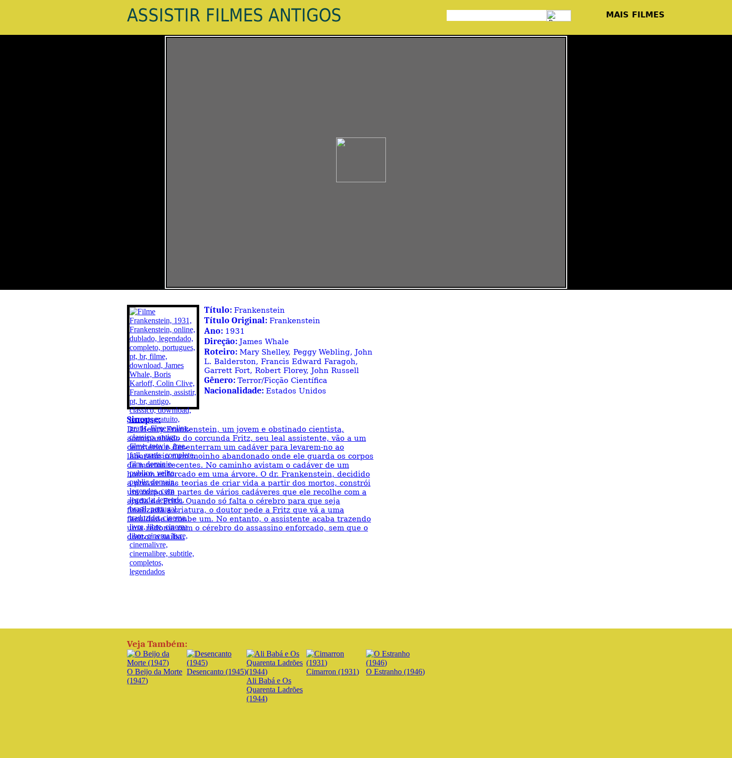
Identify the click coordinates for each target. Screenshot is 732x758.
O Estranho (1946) (395, 671)
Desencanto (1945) (216, 671)
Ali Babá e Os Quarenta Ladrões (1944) (274, 689)
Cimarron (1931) (332, 671)
